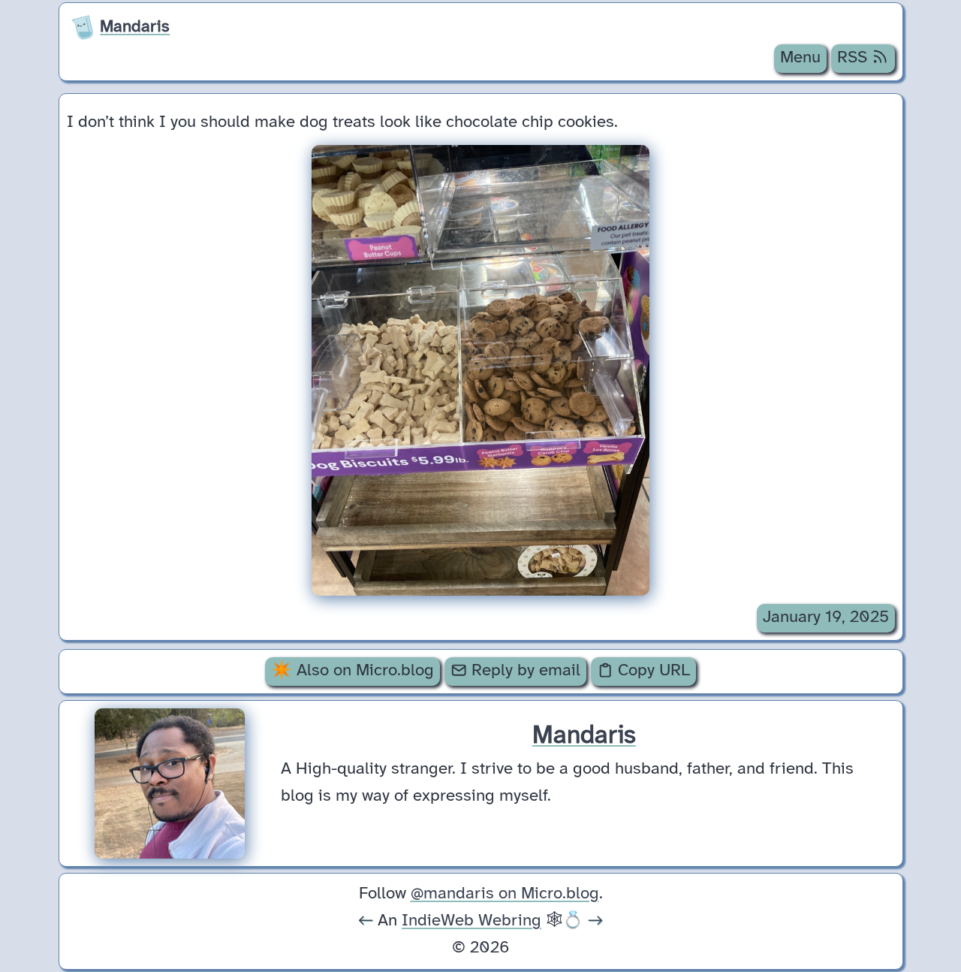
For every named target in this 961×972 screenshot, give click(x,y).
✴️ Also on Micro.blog (352, 671)
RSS (854, 58)
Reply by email (523, 671)
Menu (800, 58)
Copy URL (651, 671)
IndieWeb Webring (471, 921)
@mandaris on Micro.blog (505, 894)
